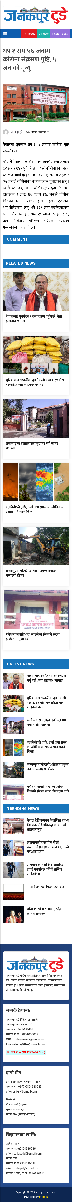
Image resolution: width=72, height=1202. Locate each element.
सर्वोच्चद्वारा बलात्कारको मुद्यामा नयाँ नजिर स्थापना (32, 446)
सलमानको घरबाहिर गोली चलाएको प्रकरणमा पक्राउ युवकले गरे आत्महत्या (48, 847)
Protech (43, 1197)
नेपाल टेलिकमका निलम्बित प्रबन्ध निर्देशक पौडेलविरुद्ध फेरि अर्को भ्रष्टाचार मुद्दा (48, 825)
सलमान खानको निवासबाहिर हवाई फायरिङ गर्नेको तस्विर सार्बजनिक (45, 869)
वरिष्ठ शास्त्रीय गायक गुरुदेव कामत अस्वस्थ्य (44, 911)
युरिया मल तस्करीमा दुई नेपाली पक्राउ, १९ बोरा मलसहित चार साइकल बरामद (35, 382)
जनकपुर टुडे (16, 132)
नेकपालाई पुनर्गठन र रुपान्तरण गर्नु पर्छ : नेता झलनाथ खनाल (34, 319)
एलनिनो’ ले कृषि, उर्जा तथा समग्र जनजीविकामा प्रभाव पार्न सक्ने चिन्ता (35, 510)
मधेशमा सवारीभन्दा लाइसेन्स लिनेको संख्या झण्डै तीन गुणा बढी (33, 637)
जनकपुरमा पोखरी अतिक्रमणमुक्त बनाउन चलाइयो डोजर (31, 573)
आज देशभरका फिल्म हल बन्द (45, 887)
